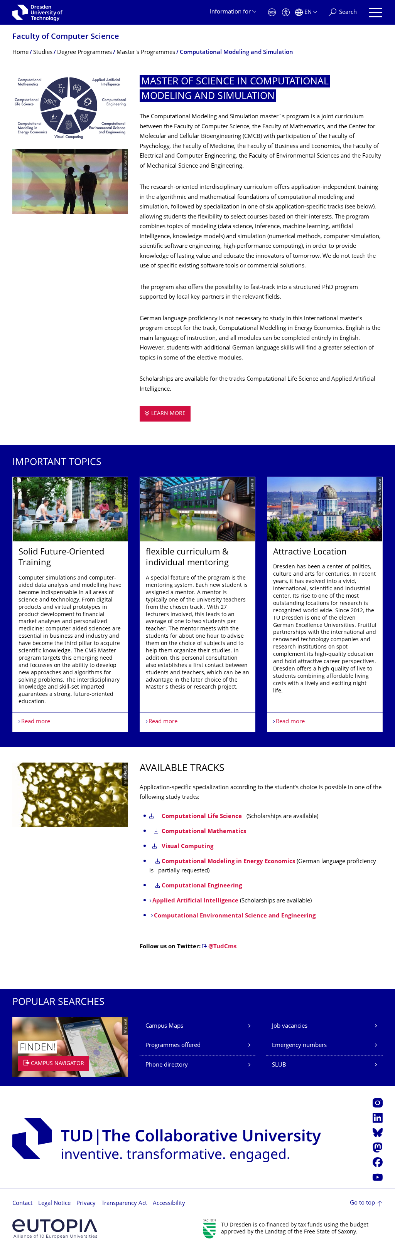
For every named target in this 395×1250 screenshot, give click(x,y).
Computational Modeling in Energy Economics (228, 862)
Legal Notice (54, 1203)
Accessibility (169, 1203)
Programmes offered (173, 1045)
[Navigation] (375, 12)
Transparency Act (124, 1203)
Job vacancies (289, 1026)
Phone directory (166, 1065)
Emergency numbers (299, 1045)
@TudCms (222, 947)
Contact (22, 1203)
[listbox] (197, 604)
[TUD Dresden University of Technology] (37, 12)
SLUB (279, 1065)
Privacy (86, 1203)
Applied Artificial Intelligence (195, 901)
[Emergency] (272, 12)
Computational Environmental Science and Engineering (235, 916)
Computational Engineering (202, 886)
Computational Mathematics (203, 832)
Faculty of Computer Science (65, 37)
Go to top (362, 1203)
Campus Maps (164, 1026)
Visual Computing (186, 847)
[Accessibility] (286, 12)
